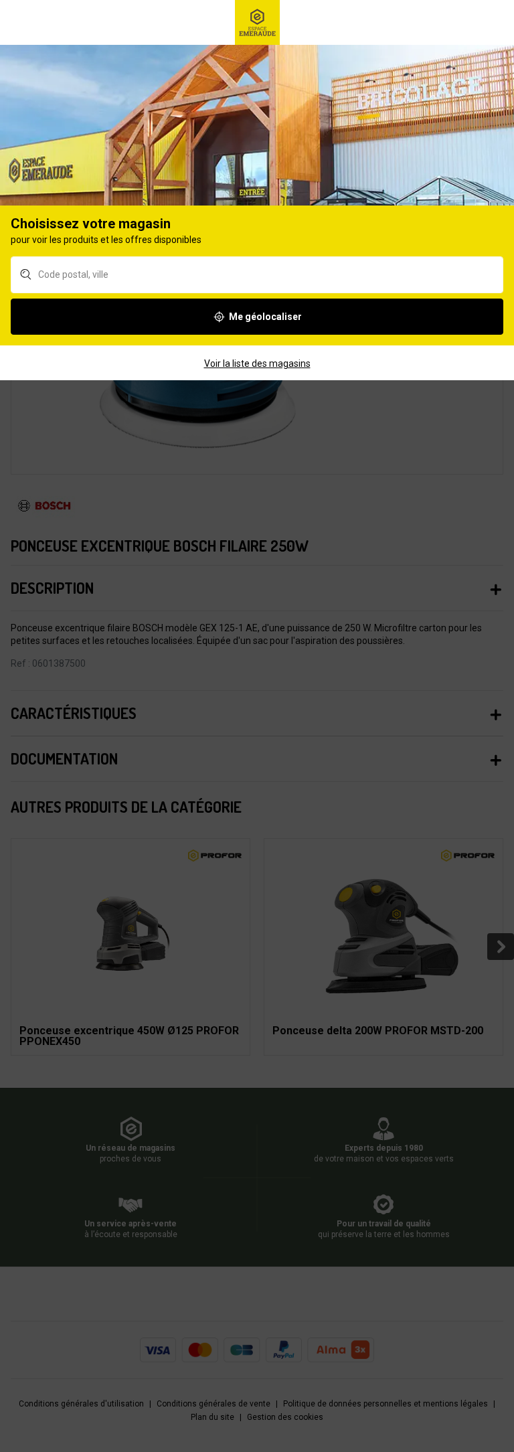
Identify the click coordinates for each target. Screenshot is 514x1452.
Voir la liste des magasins (257, 363)
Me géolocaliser (265, 316)
